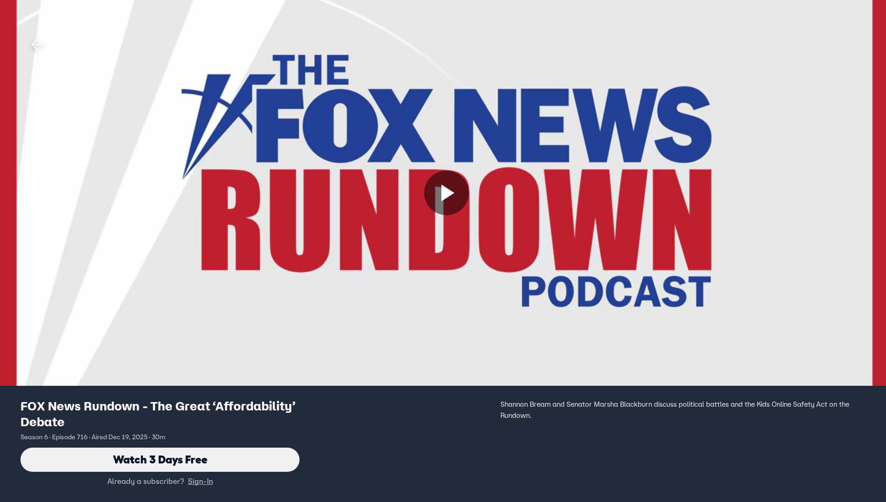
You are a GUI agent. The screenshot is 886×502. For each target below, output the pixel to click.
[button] (38, 44)
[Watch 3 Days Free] (446, 193)
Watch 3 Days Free (160, 459)
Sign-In (200, 481)
